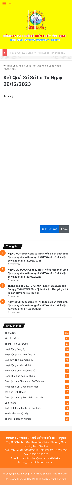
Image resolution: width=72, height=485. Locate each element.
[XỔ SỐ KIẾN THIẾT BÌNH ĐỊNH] (36, 20)
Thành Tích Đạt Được (16, 343)
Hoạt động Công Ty (15, 349)
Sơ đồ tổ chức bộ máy (16, 413)
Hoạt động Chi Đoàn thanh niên (22, 386)
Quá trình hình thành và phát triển (23, 408)
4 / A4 (64, 229)
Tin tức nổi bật (12, 338)
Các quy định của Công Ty (19, 360)
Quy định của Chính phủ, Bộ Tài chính (25, 381)
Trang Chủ (11, 65)
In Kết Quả (50, 229)
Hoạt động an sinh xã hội (18, 365)
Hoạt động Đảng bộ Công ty (20, 354)
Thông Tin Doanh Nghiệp (18, 418)
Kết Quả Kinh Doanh (15, 392)
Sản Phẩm (10, 402)
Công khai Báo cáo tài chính (20, 376)
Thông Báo (10, 333)
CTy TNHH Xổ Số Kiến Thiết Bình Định (46, 479)
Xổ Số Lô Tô (25, 65)
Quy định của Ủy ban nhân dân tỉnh (24, 397)
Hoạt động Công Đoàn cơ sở (20, 370)
